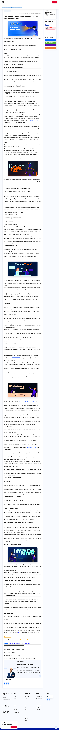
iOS (25, 707)
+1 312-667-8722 (5, 702)
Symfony (26, 718)
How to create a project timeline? (9, 652)
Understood (13, 726)
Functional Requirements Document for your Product (12, 655)
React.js (26, 711)
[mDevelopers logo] (6, 2)
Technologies (26, 1)
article (19, 632)
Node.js (26, 716)
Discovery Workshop (39, 703)
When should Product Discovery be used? (50, 15)
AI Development (38, 707)
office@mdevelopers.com (7, 699)
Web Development (39, 698)
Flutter (26, 698)
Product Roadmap (8, 540)
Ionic (25, 705)
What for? (4, 726)
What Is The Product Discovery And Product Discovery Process (12, 7)
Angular (26, 720)
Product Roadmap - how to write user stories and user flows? (14, 649)
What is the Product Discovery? (48, 13)
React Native (27, 696)
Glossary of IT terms (17, 712)
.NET (25, 722)
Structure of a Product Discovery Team (50, 16)
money (23, 40)
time (20, 40)
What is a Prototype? (7, 656)
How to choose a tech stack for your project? (11, 651)
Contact (48, 1)
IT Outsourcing (38, 705)
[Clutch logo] (50, 28)
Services (13, 1)
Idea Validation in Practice (31, 447)
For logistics (19, 1)
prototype (21, 401)
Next (40, 686)
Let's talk (55, 1)
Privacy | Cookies (5, 728)
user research (32, 430)
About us (36, 1)
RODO (41, 1)
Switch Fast (38, 709)
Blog (44, 1)
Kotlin (26, 700)
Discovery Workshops (34, 120)
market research (30, 133)
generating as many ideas (15, 357)
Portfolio (32, 1)
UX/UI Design (38, 700)
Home (15, 696)
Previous (5, 686)
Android (26, 703)
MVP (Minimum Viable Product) (29, 401)
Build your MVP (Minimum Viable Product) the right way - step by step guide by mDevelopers (19, 658)
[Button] (40, 676)
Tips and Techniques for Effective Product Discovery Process (19, 62)
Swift (26, 709)
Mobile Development (39, 696)
